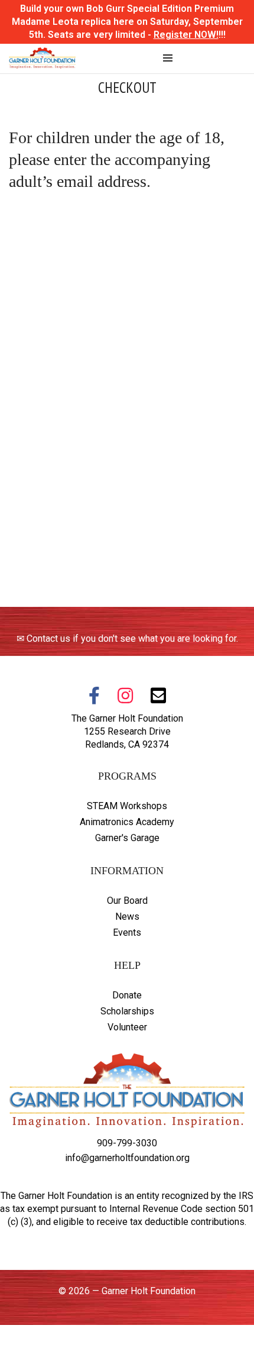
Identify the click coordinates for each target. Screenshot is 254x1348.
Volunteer (127, 1027)
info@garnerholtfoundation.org (127, 1157)
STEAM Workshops (127, 806)
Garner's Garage (127, 837)
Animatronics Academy (127, 821)
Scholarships (127, 1011)
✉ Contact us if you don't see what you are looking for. (127, 638)
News (127, 916)
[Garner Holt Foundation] (42, 63)
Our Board (127, 900)
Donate (127, 995)
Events (127, 932)
